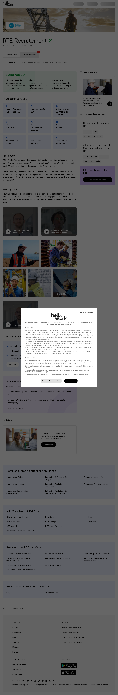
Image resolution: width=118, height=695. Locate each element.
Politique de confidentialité (55, 374)
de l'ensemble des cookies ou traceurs (49, 332)
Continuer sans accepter (85, 312)
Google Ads (63, 360)
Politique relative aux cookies (78, 374)
